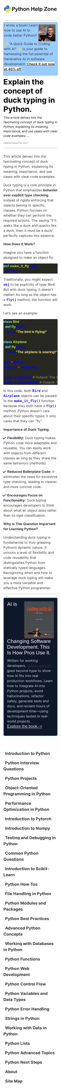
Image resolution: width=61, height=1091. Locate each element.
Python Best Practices (27, 918)
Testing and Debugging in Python (29, 840)
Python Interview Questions (21, 765)
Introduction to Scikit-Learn (26, 871)
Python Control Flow (25, 984)
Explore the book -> (24, 726)
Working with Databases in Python (28, 946)
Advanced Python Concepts (21, 931)
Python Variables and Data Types (25, 996)
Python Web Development (16, 971)
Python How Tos (21, 884)
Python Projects (21, 778)
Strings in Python (22, 1018)
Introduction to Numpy (27, 828)
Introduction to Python (27, 753)
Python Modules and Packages (24, 906)
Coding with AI (38, 666)
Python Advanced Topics (30, 1052)
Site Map (14, 1081)
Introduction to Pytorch (28, 818)
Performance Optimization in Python (26, 806)
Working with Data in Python (25, 1030)
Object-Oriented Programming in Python (26, 790)
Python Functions (22, 959)
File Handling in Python (28, 893)
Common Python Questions (20, 856)
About (11, 1071)
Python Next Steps (23, 1062)
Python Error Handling (27, 1009)
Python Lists (17, 1043)
